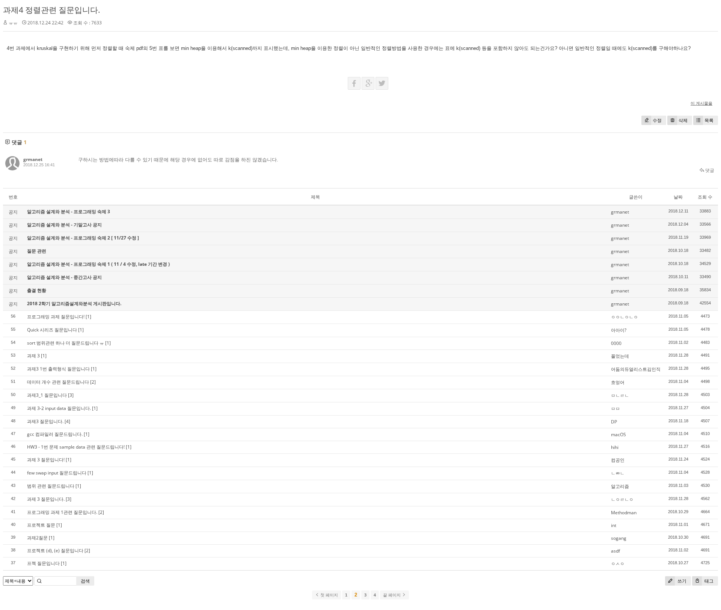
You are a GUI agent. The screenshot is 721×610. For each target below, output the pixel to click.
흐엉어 (617, 382)
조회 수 (705, 197)
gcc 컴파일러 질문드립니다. (55, 434)
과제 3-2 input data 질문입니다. (59, 408)
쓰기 (681, 581)
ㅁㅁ (615, 408)
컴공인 (617, 460)
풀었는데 (620, 356)
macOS (618, 434)
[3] (71, 395)
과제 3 (33, 355)
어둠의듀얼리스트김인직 (636, 369)
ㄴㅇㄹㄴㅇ (622, 499)
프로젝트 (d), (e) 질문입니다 (55, 550)
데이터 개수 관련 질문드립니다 (58, 382)
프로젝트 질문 (41, 525)
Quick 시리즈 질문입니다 (52, 330)
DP (614, 422)
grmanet (32, 159)
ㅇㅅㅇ (617, 563)
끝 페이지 (392, 595)
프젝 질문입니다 (43, 563)
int (613, 525)
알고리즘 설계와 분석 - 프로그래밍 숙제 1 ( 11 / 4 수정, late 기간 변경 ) (98, 264)
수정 (657, 120)
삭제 (683, 120)
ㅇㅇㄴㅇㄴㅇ (624, 317)
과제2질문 (37, 538)
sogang (618, 538)
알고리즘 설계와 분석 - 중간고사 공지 (64, 277)
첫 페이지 (328, 595)
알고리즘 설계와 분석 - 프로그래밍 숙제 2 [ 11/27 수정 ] (83, 238)
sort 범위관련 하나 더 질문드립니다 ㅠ (65, 343)
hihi (614, 447)
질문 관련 (36, 251)
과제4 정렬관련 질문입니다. (51, 10)
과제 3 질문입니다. (46, 499)
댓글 (709, 170)
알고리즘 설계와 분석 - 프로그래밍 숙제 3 (68, 211)
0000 (616, 343)
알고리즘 (620, 486)
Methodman (624, 512)
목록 (708, 120)
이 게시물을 (701, 103)
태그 (708, 581)
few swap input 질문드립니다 (56, 473)
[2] (93, 382)
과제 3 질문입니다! (46, 459)
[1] (88, 316)
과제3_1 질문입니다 (47, 395)
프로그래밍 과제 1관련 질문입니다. (62, 512)
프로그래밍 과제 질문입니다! (55, 316)
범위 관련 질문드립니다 (50, 486)
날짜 (678, 197)
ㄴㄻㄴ (617, 473)
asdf (615, 551)
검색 (85, 581)
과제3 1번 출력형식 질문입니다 (58, 369)
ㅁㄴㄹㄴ (620, 395)
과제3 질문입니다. (45, 421)
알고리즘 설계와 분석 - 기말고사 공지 (64, 224)
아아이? (618, 330)
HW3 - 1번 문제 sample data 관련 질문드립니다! (76, 447)
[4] (67, 421)
